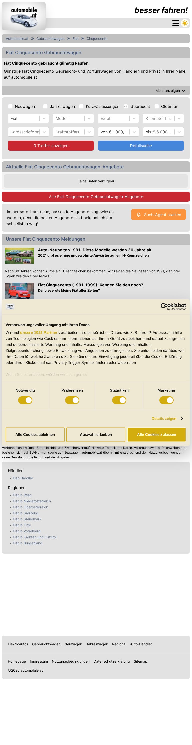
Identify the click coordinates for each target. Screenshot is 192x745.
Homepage (17, 661)
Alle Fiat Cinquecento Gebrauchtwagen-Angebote (96, 196)
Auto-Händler (141, 644)
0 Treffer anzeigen (51, 145)
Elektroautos (18, 644)
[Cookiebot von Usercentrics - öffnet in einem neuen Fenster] (164, 306)
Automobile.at (17, 38)
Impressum (39, 661)
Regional (119, 644)
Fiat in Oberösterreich (30, 507)
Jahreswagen (62, 106)
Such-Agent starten (162, 214)
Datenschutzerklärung (112, 661)
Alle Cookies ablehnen (35, 434)
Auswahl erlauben (96, 434)
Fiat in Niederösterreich (32, 501)
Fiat (76, 38)
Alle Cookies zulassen (156, 434)
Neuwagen (25, 106)
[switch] (72, 400)
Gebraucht (140, 106)
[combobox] (11, 118)
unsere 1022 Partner (39, 332)
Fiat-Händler (23, 478)
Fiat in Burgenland (27, 543)
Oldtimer (169, 106)
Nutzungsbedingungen (71, 661)
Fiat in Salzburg (25, 513)
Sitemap (141, 661)
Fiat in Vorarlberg (27, 531)
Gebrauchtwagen (50, 38)
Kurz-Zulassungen (103, 106)
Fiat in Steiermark (27, 519)
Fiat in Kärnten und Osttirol (34, 537)
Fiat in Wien (22, 495)
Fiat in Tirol (22, 525)
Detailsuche (141, 145)
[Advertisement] (96, 594)
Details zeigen (164, 419)
